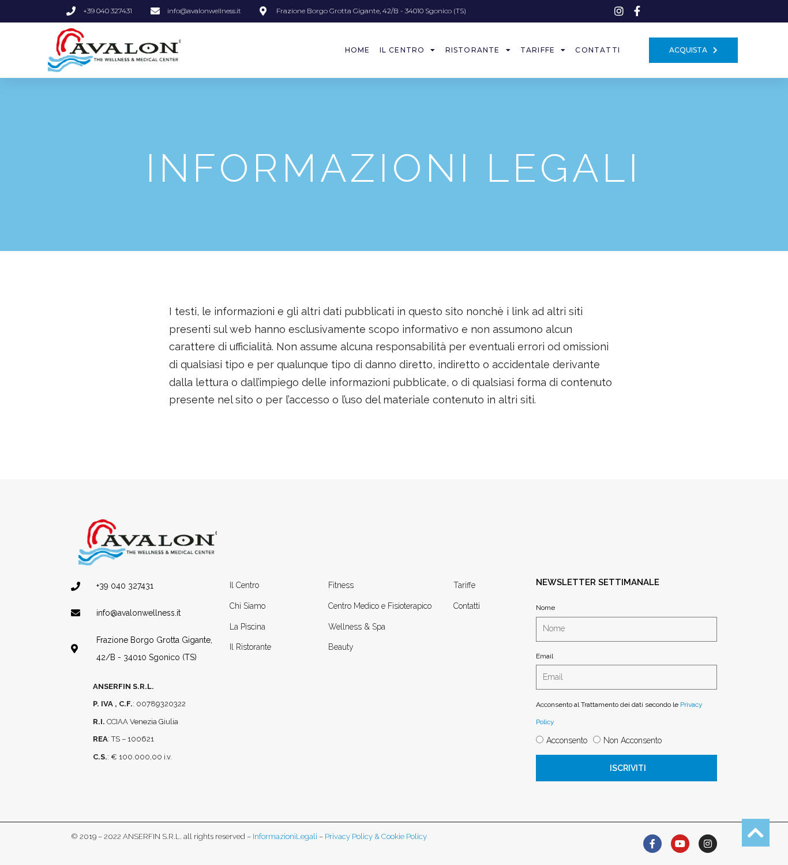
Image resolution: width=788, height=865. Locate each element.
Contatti (597, 50)
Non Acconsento (632, 740)
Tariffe (537, 50)
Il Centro (402, 50)
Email (544, 656)
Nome (545, 608)
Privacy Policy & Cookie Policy (376, 836)
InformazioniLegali (285, 836)
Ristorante (472, 50)
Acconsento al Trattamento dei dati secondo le (619, 714)
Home (357, 50)
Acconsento (566, 740)
